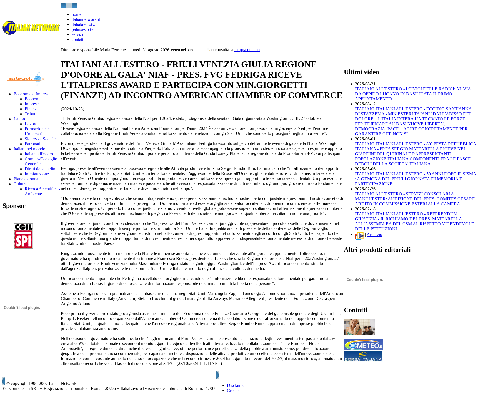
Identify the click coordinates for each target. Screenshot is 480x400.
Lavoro (20, 118)
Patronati (32, 143)
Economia (33, 98)
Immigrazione (37, 174)
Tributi (30, 113)
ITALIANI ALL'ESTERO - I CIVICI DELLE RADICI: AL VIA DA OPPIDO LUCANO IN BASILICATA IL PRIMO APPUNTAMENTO (413, 93)
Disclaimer (236, 385)
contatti (78, 39)
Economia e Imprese (31, 93)
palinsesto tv (82, 29)
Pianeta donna (26, 179)
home (76, 14)
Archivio (374, 234)
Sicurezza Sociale (40, 138)
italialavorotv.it (85, 24)
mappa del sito (247, 49)
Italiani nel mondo (29, 148)
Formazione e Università (37, 131)
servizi (77, 34)
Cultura (20, 184)
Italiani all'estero (39, 153)
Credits (233, 390)
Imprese (32, 103)
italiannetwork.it (86, 19)
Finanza (32, 108)
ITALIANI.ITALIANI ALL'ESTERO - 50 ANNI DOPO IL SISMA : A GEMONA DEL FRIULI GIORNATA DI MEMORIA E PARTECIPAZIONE (415, 179)
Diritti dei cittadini (40, 169)
